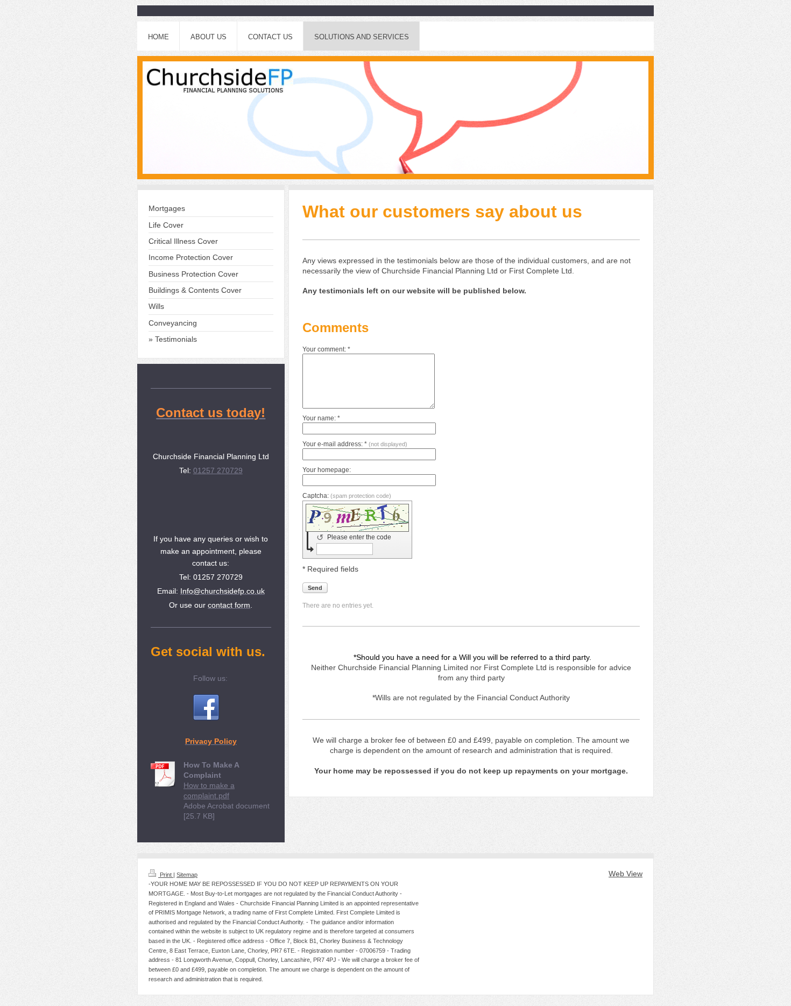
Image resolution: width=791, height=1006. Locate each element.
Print (165, 874)
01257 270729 (218, 470)
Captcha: (346, 496)
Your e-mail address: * (354, 444)
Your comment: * (326, 349)
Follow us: (210, 678)
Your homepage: (326, 470)
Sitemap (186, 874)
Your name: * (321, 418)
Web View (625, 873)
